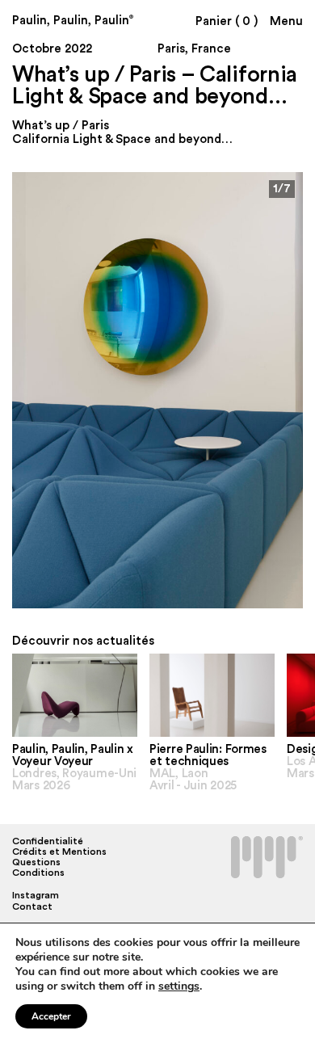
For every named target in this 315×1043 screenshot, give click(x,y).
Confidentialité (47, 841)
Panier (226, 21)
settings (179, 986)
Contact (32, 906)
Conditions (38, 872)
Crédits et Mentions (59, 851)
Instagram (35, 895)
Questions (36, 862)
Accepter (51, 1016)
